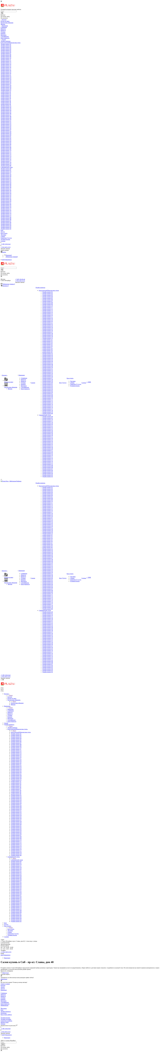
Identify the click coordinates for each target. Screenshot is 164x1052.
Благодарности (5, 1004)
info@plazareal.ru (7, 259)
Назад (11, 695)
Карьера (3, 999)
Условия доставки (6, 1019)
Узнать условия (5, 984)
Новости (3, 994)
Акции (3, 987)
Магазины (4, 1008)
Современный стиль (17, 860)
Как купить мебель (6, 1014)
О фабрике (4, 993)
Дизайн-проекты (12, 727)
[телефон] (2, 690)
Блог (2, 1010)
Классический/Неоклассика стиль (21, 732)
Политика (3, 1013)
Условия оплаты (5, 1017)
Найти (2, 1044)
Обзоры (3, 1024)
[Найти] (2, 13)
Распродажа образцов (17, 703)
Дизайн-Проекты (6, 1011)
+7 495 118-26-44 (5, 244)
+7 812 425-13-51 (6, 247)
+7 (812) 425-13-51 (6, 952)
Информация (4, 1005)
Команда (3, 996)
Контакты (3, 1001)
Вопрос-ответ (5, 1022)
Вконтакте (7, 958)
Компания (10, 709)
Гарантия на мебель (6, 1021)
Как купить (11, 929)
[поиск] (2, 688)
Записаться (4, 979)
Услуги (3, 988)
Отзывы (3, 997)
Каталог (10, 697)
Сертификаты (5, 1002)
